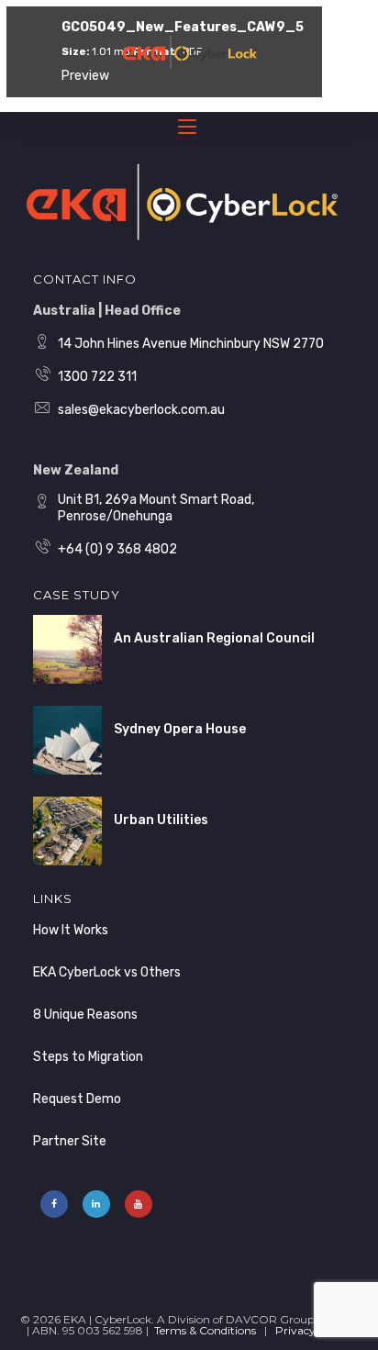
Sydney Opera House (180, 729)
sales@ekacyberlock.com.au (141, 410)
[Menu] (189, 130)
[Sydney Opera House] (67, 740)
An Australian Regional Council (214, 638)
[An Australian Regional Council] (67, 649)
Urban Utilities (161, 820)
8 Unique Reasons (85, 1014)
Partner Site (69, 1141)
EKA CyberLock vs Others (107, 972)
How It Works (70, 930)
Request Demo (77, 1099)
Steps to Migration (88, 1057)
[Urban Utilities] (67, 831)
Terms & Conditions (205, 1330)
